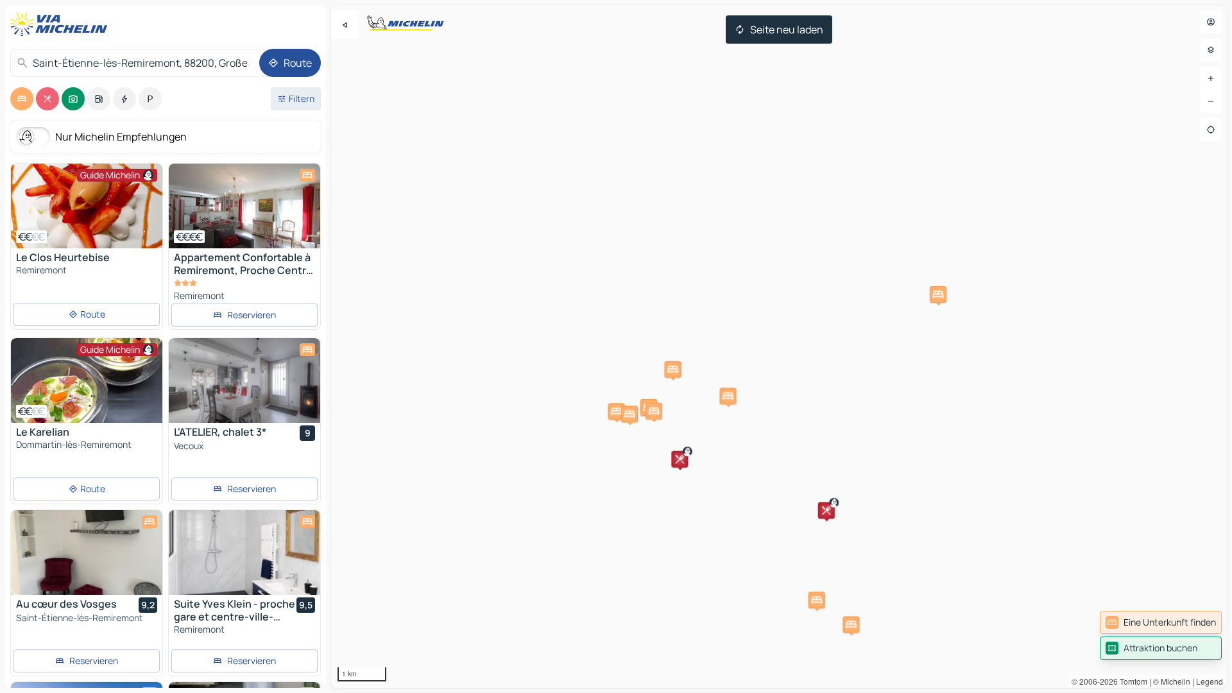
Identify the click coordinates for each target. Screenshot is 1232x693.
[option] (21, 98)
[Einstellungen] (1211, 50)
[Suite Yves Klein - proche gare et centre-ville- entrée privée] (244, 552)
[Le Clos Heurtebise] (86, 206)
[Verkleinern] (1211, 101)
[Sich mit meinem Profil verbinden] (1211, 21)
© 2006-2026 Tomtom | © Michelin (1131, 681)
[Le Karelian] (86, 380)
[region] (779, 346)
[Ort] (1211, 129)
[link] (1161, 622)
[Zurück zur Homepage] (61, 24)
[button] (679, 459)
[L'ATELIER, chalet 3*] (244, 380)
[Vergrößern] (1211, 78)
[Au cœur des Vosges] (86, 552)
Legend (1209, 681)
